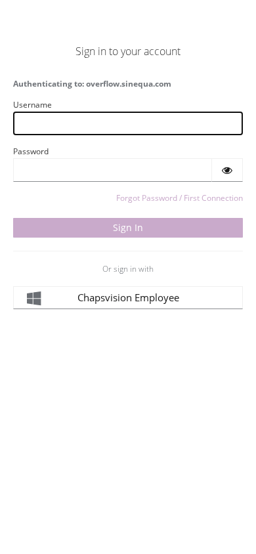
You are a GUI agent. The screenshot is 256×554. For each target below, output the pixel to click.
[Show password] (227, 170)
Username (32, 104)
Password (31, 151)
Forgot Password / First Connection (179, 197)
